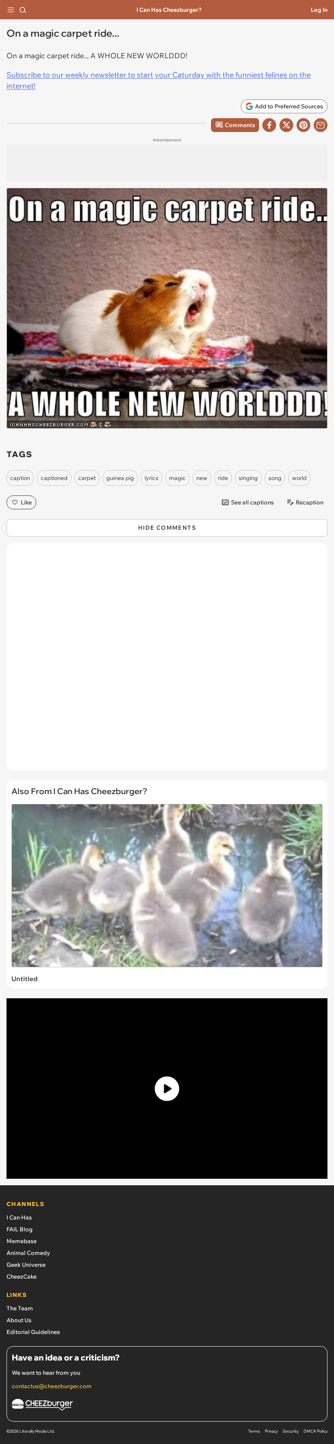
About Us (19, 1320)
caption (20, 478)
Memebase (22, 1241)
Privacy (271, 1431)
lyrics (151, 478)
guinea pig (120, 478)
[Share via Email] (320, 125)
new (201, 478)
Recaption (309, 502)
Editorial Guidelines (33, 1332)
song (274, 478)
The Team (20, 1308)
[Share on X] (286, 125)
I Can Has (19, 1217)
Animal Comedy (28, 1253)
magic (177, 478)
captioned (54, 478)
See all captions (252, 502)
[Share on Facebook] (269, 125)
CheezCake (22, 1276)
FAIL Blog (20, 1229)
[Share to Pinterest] (303, 125)
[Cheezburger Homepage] (167, 1406)
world (299, 478)
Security (291, 1431)
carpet (87, 478)
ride (223, 478)
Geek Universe (26, 1264)
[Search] (23, 9)
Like (26, 502)
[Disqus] (167, 661)
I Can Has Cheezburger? (169, 9)
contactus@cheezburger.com (52, 1386)
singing (248, 478)
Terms (254, 1431)
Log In (319, 9)
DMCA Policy (315, 1431)
